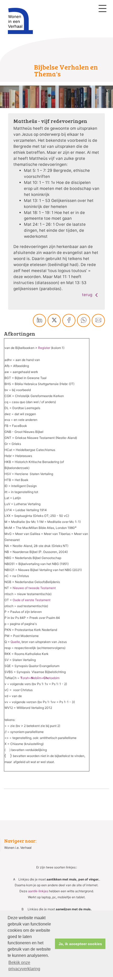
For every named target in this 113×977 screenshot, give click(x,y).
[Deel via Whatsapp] (83, 320)
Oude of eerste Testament (31, 600)
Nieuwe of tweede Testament (34, 588)
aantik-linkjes (38, 891)
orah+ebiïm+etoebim (39, 678)
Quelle (15, 642)
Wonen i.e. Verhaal (18, 848)
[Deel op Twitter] (54, 320)
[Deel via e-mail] (98, 320)
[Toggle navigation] (102, 8)
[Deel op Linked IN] (39, 320)
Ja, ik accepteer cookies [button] (80, 944)
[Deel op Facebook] (68, 320)
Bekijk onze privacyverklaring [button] (24, 965)
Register (44, 348)
